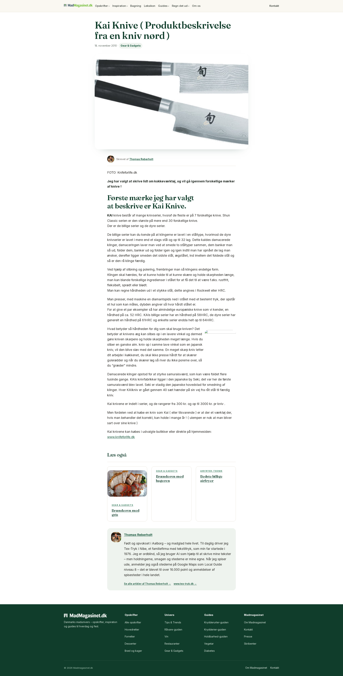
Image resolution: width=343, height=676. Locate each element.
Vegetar (209, 643)
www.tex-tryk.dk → (185, 583)
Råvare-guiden (173, 629)
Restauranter (172, 643)
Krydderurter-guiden (216, 622)
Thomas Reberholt (141, 159)
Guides (162, 5)
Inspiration (119, 5)
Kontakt (274, 5)
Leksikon (149, 5)
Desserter (130, 643)
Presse (248, 636)
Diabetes (209, 650)
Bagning (135, 5)
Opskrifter (101, 5)
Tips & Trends (173, 622)
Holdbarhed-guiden (216, 636)
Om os (196, 5)
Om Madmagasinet (255, 622)
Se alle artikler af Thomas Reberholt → (147, 583)
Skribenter (250, 643)
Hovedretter (132, 629)
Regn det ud (180, 5)
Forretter (130, 636)
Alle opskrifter (133, 622)
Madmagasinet (78, 5)
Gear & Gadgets (131, 45)
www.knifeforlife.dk (121, 437)
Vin (166, 636)
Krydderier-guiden (215, 629)
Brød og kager (133, 650)
